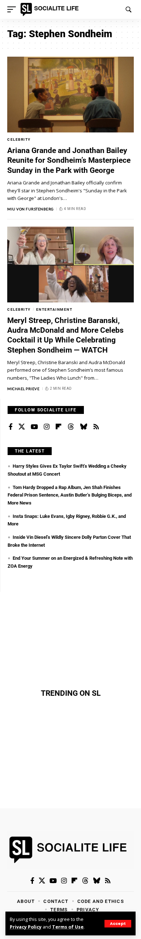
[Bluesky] (83, 427)
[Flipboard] (58, 427)
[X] (21, 427)
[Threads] (71, 427)
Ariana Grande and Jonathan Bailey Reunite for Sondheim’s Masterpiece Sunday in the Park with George (69, 160)
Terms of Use (68, 927)
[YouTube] (34, 427)
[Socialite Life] (51, 9)
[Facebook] (11, 427)
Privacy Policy (26, 927)
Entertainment (54, 309)
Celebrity (19, 139)
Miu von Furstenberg (30, 209)
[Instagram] (47, 427)
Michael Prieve (23, 388)
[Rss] (96, 427)
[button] (117, 923)
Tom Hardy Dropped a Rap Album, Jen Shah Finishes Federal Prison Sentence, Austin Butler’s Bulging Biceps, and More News (70, 495)
